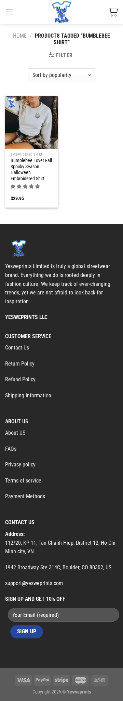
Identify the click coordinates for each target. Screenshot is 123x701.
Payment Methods (25, 496)
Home (20, 35)
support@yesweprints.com (34, 583)
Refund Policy (20, 379)
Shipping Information (28, 395)
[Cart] (113, 12)
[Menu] (9, 11)
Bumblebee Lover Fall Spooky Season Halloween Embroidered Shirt (31, 169)
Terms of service (23, 480)
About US (15, 432)
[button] (26, 186)
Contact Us (17, 347)
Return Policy (20, 363)
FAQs (10, 449)
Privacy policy (20, 464)
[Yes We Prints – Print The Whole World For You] (62, 12)
